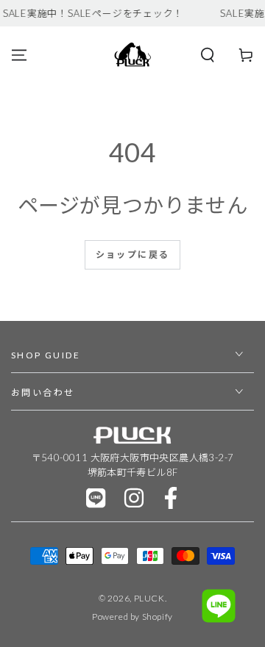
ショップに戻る (133, 254)
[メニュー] (19, 55)
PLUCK (149, 598)
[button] (207, 55)
